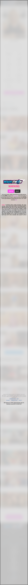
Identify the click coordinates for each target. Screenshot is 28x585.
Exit (17, 191)
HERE (16, 199)
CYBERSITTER (12, 398)
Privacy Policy (15, 195)
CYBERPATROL (14, 400)
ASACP (20, 400)
